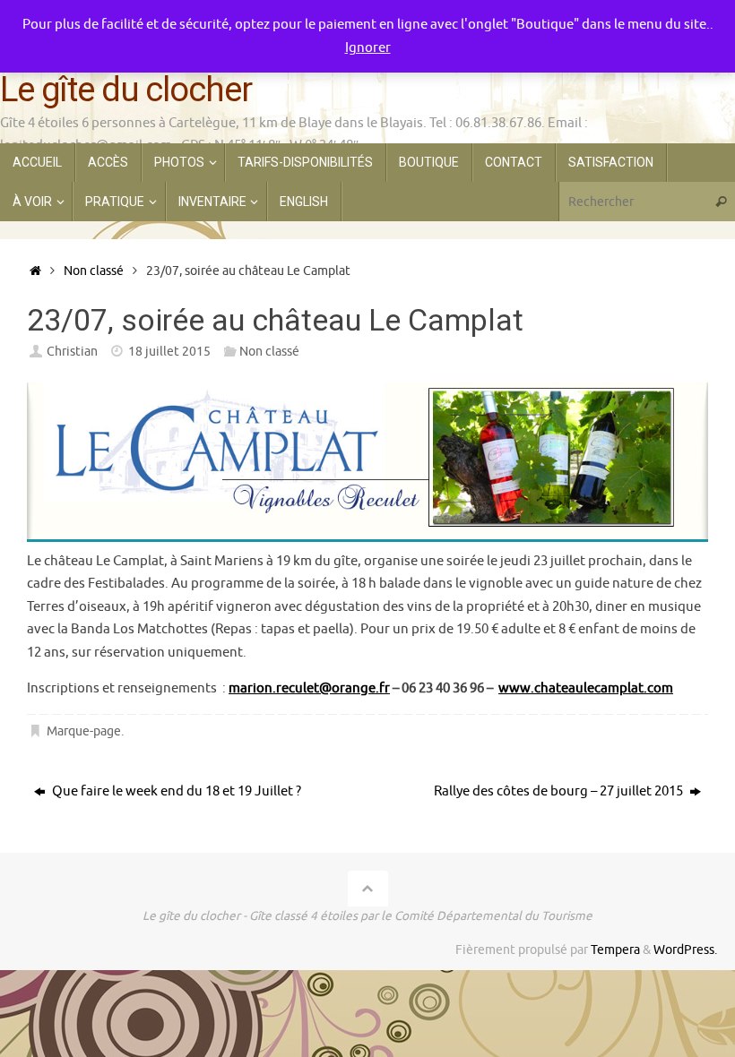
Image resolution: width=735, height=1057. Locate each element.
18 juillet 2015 (169, 351)
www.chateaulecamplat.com (585, 688)
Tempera (615, 950)
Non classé (94, 271)
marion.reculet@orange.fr (309, 688)
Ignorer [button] (368, 47)
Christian (72, 351)
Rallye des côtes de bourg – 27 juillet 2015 (560, 791)
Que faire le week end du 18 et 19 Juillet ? (175, 791)
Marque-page (84, 731)
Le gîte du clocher (125, 90)
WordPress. (685, 950)
